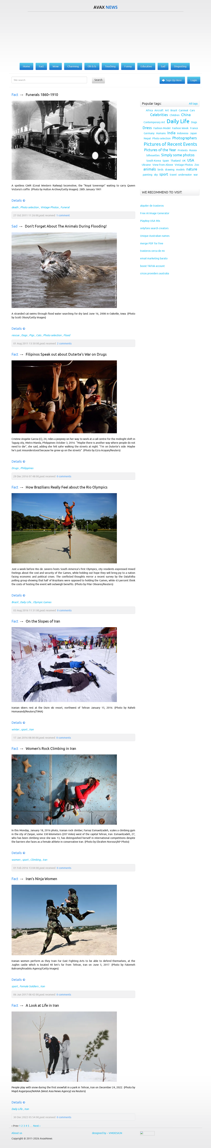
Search (98, 79)
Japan (193, 133)
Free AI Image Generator (154, 213)
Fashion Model (161, 128)
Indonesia (182, 133)
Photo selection (29, 207)
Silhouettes (153, 155)
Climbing (35, 859)
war (196, 174)
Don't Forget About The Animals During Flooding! (66, 226)
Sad (14, 226)
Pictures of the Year (160, 150)
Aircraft (158, 110)
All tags (193, 103)
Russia (193, 150)
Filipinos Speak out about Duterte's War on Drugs (66, 354)
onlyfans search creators (154, 228)
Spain (166, 160)
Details (17, 200)
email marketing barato (153, 258)
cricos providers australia (154, 273)
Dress (147, 128)
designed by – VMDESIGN (107, 1133)
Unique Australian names (154, 235)
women (16, 859)
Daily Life (25, 602)
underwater (185, 174)
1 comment (63, 215)
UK (184, 160)
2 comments (64, 343)
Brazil (15, 602)
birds (160, 169)
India (171, 133)
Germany (149, 133)
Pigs (31, 335)
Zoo (197, 164)
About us (17, 1133)
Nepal (147, 138)
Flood (66, 335)
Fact (15, 95)
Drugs (15, 468)
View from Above (162, 164)
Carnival (183, 110)
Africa (149, 110)
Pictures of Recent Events (170, 144)
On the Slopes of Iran (43, 621)
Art (167, 110)
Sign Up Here (174, 80)
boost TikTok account (152, 265)
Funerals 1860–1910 (42, 95)
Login (194, 80)
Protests (183, 150)
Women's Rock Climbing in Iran (51, 749)
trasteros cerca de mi (152, 250)
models (180, 169)
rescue (15, 335)
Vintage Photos (50, 207)
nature (191, 169)
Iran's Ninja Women (41, 879)
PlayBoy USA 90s (150, 220)
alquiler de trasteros (152, 205)
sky (156, 174)
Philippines (26, 468)
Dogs (24, 335)
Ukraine (146, 164)
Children (175, 115)
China (186, 115)
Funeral (64, 207)
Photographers (184, 138)
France (194, 128)
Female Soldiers (29, 986)
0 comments (64, 476)
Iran (31, 729)
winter (15, 729)
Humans (161, 133)
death (15, 207)
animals (149, 169)
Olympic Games (42, 602)
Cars (192, 110)
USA (190, 160)
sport (24, 729)
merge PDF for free (151, 243)
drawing (169, 169)
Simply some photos (178, 155)
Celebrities (159, 115)
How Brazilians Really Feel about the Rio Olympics (66, 487)
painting (147, 174)
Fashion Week (180, 128)
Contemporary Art (154, 122)
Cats (38, 335)
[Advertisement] (105, 36)
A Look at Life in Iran (42, 1005)
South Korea (153, 160)
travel (173, 174)
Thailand (176, 160)
